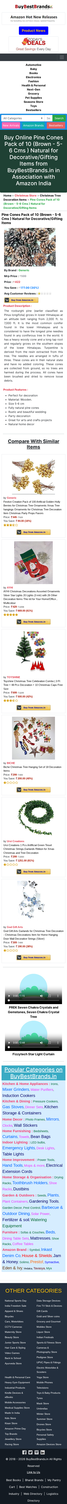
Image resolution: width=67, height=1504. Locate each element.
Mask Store (43, 1403)
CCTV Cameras (13, 1326)
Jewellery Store (13, 1439)
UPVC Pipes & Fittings (49, 1362)
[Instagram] (36, 1452)
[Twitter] (30, 1452)
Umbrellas (42, 1408)
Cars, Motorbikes (14, 1321)
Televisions (42, 1387)
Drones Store (44, 1424)
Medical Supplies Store (17, 1407)
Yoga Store (43, 1377)
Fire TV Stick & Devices (49, 1305)
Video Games (12, 1353)
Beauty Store (12, 1337)
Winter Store (43, 1414)
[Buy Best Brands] (33, 6)
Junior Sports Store (15, 1342)
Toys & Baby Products (48, 1392)
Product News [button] (33, 31)
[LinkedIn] (42, 1452)
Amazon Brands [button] (33, 125)
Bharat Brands (34, 1480)
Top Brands (11, 1434)
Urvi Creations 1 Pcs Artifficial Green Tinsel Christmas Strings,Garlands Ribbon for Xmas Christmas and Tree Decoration (28, 849)
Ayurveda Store (13, 1363)
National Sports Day (15, 1300)
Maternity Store (13, 1332)
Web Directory (33, 1493)
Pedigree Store (45, 1357)
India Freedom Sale (15, 1305)
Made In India (12, 1412)
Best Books (13, 1480)
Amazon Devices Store (49, 1444)
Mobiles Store (44, 1326)
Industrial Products (15, 1387)
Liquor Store (43, 1332)
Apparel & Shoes (14, 1311)
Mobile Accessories (15, 1402)
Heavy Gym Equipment (17, 1382)
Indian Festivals (45, 1337)
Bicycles (9, 1316)
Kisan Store (11, 1423)
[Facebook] (24, 1452)
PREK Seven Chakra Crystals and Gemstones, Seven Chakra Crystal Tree (33, 1012)
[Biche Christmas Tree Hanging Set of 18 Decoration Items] (33, 738)
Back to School (13, 1358)
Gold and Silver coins (48, 1316)
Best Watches (28, 1487)
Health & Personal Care (17, 1377)
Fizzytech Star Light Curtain (33, 1054)
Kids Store (10, 1418)
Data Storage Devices (48, 1300)
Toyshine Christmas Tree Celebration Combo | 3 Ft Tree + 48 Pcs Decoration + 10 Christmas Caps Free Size (33, 685)
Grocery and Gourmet (48, 1321)
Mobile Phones (45, 1382)
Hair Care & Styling (15, 1347)
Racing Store (12, 1444)
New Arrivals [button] (11, 125)
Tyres (40, 1398)
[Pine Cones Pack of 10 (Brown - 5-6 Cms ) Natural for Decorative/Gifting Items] (30, 247)
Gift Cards (42, 1311)
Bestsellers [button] (56, 125)
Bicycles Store (44, 1429)
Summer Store (44, 1419)
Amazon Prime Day (15, 1428)
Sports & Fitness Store (49, 1342)
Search (59, 118)
